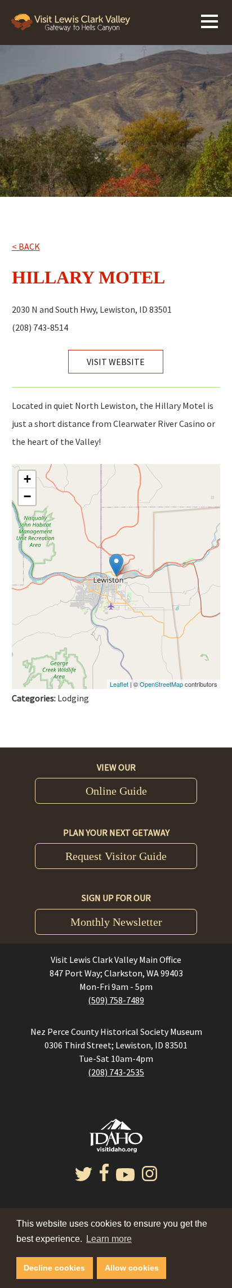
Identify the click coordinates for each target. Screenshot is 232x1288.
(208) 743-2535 (116, 1072)
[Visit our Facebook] (104, 1177)
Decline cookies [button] (54, 1267)
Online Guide (116, 791)
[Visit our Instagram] (149, 1177)
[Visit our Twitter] (83, 1177)
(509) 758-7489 (116, 1000)
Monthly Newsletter (116, 922)
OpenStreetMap (161, 683)
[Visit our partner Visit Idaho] (116, 1149)
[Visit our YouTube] (125, 1177)
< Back (26, 246)
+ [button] (27, 479)
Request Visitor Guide (116, 856)
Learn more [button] (109, 1239)
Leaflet (119, 683)
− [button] (27, 496)
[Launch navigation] (209, 19)
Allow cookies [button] (132, 1267)
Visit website (116, 361)
